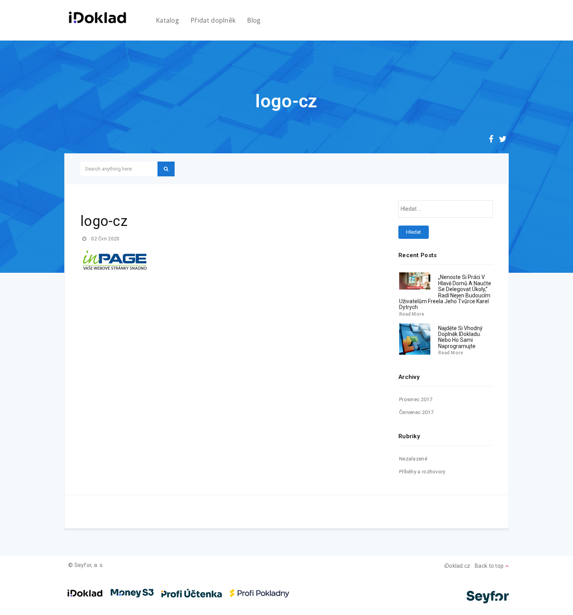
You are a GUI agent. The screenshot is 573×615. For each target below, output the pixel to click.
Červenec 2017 (416, 412)
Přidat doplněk (213, 20)
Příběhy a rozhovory (422, 472)
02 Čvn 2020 (105, 239)
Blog (253, 20)
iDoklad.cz (457, 566)
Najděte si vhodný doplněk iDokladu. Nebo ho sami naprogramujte (460, 337)
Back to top (490, 566)
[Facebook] (491, 140)
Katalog (167, 20)
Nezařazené (413, 459)
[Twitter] (503, 140)
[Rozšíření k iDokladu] (97, 17)
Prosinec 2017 (415, 399)
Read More (411, 314)
